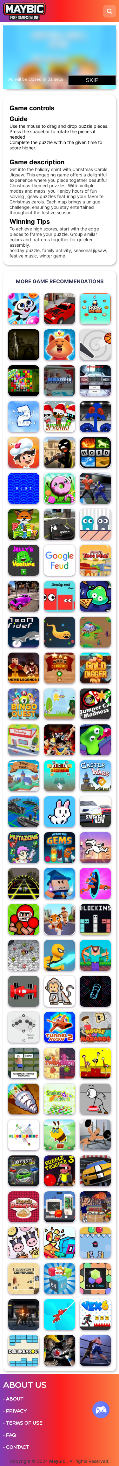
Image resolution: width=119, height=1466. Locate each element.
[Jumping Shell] (59, 596)
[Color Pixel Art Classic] (59, 991)
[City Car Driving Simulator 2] (23, 596)
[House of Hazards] (95, 1027)
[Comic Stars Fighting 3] (59, 739)
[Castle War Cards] (95, 775)
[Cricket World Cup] (59, 1350)
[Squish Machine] (95, 1242)
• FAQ (9, 1435)
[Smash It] (59, 1206)
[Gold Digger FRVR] (95, 668)
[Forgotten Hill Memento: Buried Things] (23, 344)
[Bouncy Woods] (59, 344)
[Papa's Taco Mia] (95, 560)
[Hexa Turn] (23, 1027)
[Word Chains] (23, 1063)
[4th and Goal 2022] (95, 488)
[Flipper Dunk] (95, 344)
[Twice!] (23, 1242)
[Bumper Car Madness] (95, 703)
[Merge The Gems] (59, 847)
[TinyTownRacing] (59, 308)
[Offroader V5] (95, 380)
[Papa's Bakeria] (23, 1206)
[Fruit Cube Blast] (23, 380)
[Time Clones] (95, 524)
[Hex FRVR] (95, 1278)
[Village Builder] (23, 775)
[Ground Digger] (23, 1099)
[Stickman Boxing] (95, 416)
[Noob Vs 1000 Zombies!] (95, 955)
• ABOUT (13, 1399)
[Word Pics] (95, 452)
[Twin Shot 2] (59, 1063)
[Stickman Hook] (59, 1314)
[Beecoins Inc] (59, 1135)
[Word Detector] (59, 668)
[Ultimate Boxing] (95, 1350)
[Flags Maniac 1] (23, 1135)
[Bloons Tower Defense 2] (23, 416)
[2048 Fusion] (59, 1278)
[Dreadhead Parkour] (95, 847)
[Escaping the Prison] (95, 1099)
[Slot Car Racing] (95, 1170)
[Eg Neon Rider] (23, 632)
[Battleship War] (23, 811)
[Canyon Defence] (23, 1278)
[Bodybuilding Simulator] (95, 1135)
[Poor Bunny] (59, 811)
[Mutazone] (23, 847)
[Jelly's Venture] (23, 560)
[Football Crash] (23, 919)
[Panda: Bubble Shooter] (23, 308)
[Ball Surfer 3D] (23, 883)
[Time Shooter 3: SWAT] (59, 1242)
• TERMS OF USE (23, 1423)
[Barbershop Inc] (23, 739)
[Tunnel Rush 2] (59, 1027)
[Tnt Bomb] (59, 775)
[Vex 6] (95, 1314)
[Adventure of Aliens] (59, 703)
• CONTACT (16, 1447)
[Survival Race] (23, 991)
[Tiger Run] (59, 919)
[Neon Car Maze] (95, 991)
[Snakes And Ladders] (59, 1099)
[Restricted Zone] (95, 632)
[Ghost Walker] (59, 955)
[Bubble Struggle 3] (59, 1170)
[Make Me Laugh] (23, 955)
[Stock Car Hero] (95, 811)
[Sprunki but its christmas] (59, 416)
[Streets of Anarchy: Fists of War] (23, 1314)
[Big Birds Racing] (95, 1063)
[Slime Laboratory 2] (95, 739)
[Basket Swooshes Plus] (95, 1206)
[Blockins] (95, 919)
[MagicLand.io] (59, 883)
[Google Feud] (59, 560)
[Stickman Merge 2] (59, 452)
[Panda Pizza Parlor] (95, 308)
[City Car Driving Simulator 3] (59, 524)
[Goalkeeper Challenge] (59, 380)
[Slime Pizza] (95, 596)
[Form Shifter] (95, 883)
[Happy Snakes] (59, 632)
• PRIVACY (15, 1411)
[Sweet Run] (59, 488)
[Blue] (23, 488)
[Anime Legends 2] (23, 668)
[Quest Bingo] (23, 703)
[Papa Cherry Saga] (23, 452)
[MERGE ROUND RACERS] (23, 1170)
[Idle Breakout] (23, 1350)
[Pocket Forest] (23, 524)
